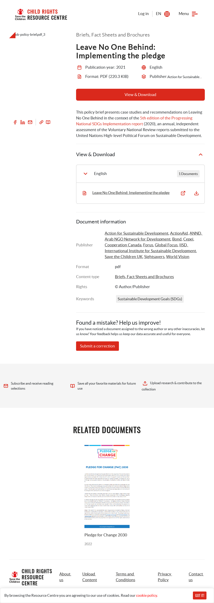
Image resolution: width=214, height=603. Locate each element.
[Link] (41, 122)
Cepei (188, 239)
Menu (184, 13)
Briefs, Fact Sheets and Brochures (144, 277)
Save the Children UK (124, 257)
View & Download (140, 94)
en (158, 13)
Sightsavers (154, 257)
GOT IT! (199, 595)
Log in (143, 13)
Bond (177, 239)
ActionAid (179, 233)
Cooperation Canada (123, 245)
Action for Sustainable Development (136, 233)
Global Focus (166, 245)
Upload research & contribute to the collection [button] (172, 386)
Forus (148, 245)
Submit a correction (97, 346)
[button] (94, 577)
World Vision (177, 257)
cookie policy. (147, 595)
